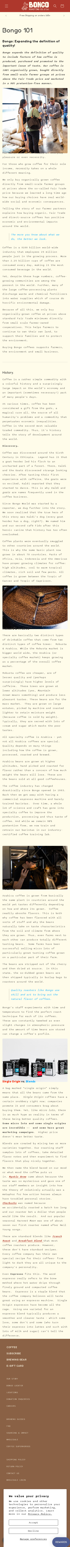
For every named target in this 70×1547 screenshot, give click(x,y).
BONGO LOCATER (15, 1385)
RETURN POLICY (15, 1466)
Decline (33, 1530)
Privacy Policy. (40, 1513)
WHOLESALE (12, 1439)
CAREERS (11, 1406)
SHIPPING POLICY (16, 1459)
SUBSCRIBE (14, 1353)
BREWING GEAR (17, 1359)
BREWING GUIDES (16, 1419)
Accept (33, 1522)
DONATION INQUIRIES (18, 1399)
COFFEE (12, 1347)
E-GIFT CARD (15, 1365)
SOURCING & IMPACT (17, 1433)
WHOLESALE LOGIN (16, 1480)
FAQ (8, 1426)
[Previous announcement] (6, 15)
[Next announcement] (64, 15)
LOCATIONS (12, 1392)
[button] (6, 6)
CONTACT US (13, 1473)
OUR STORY (12, 1379)
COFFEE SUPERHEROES (18, 1446)
